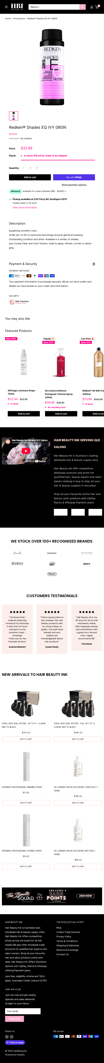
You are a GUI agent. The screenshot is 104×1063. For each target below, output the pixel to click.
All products (19, 18)
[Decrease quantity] (23, 168)
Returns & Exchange (67, 950)
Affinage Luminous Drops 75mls (21, 392)
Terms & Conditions (67, 941)
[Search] (82, 7)
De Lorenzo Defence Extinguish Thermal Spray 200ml (59, 394)
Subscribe (14, 1018)
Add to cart (30, 177)
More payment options (74, 184)
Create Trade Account (68, 932)
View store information (25, 207)
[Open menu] (6, 7)
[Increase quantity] (37, 168)
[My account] (91, 7)
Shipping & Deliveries (67, 945)
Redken (13, 134)
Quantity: (14, 168)
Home (8, 18)
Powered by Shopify (15, 1054)
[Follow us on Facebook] (7, 1037)
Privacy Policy (63, 936)
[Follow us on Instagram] (11, 1037)
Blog (58, 927)
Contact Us (62, 954)
